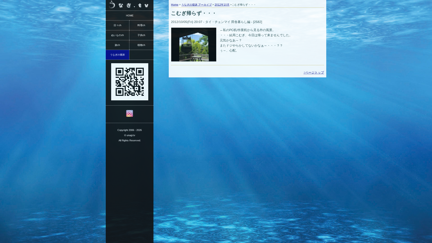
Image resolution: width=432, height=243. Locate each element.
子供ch (141, 35)
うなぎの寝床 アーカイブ (196, 4)
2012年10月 (222, 4)
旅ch (117, 45)
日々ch (117, 25)
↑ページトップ (314, 72)
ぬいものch (117, 35)
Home (174, 4)
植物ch (141, 45)
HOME (129, 15)
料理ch (141, 25)
